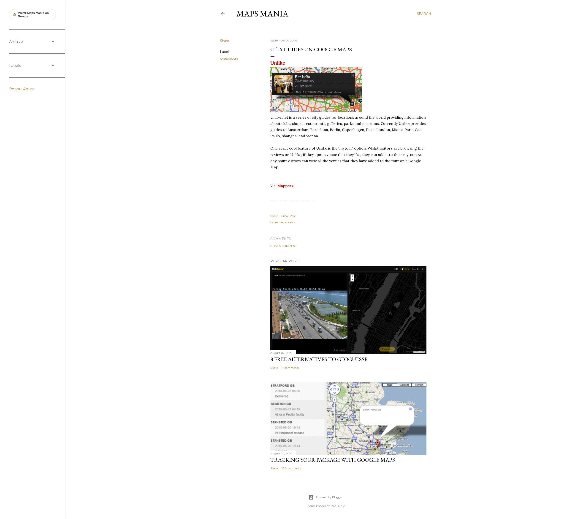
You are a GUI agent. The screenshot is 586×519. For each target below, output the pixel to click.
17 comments (290, 367)
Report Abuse (22, 89)
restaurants (229, 59)
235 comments (291, 468)
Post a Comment (283, 246)
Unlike (277, 63)
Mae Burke (338, 506)
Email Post (288, 216)
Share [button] (224, 41)
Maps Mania (262, 13)
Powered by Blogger (329, 497)
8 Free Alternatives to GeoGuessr (319, 359)
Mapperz (285, 185)
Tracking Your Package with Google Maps (332, 459)
